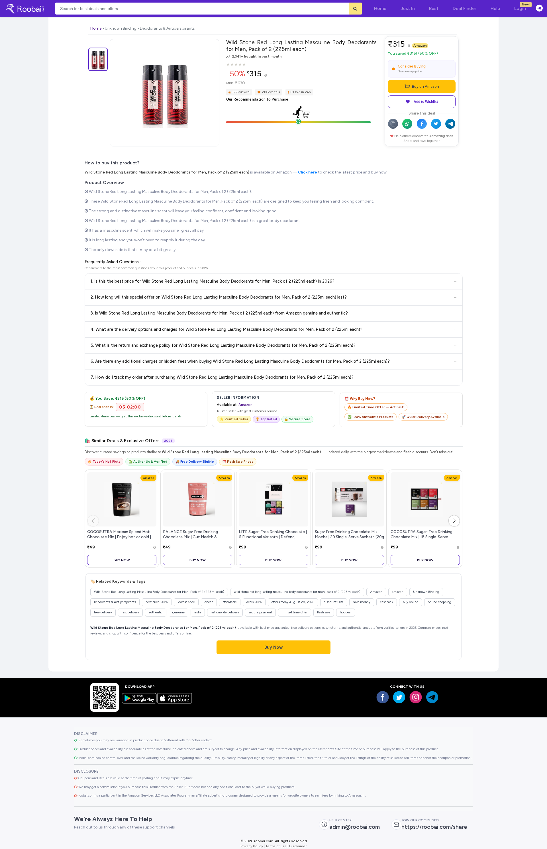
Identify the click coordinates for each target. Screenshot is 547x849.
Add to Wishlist (426, 102)
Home (95, 28)
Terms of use (276, 846)
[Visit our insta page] (415, 697)
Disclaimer (298, 846)
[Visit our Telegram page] (432, 697)
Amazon (420, 46)
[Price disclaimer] (265, 75)
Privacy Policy (251, 846)
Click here (307, 172)
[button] (454, 520)
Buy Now (122, 560)
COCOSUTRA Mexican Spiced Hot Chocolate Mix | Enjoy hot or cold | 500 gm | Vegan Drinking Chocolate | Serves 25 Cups (120, 539)
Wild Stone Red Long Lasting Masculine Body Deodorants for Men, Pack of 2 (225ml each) (167, 172)
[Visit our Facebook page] (382, 697)
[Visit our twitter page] (399, 697)
